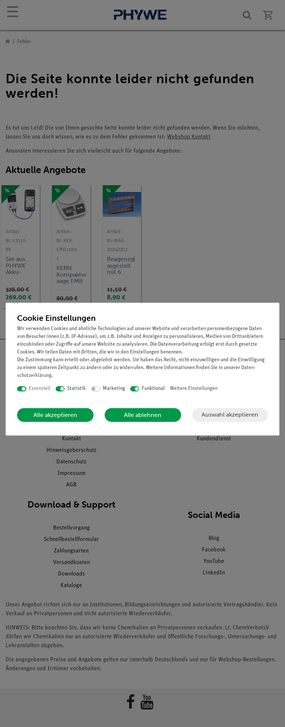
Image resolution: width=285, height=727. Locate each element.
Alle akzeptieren (55, 414)
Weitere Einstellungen (193, 388)
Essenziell (39, 388)
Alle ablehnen (142, 414)
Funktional (153, 388)
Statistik (76, 388)
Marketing (114, 388)
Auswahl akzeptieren (230, 414)
